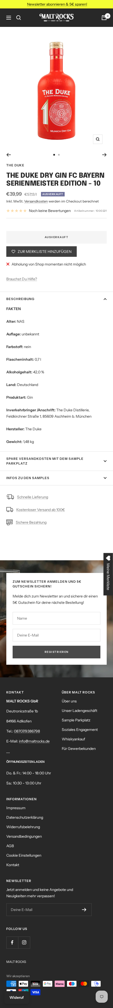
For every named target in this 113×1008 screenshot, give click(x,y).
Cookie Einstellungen (23, 855)
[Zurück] (8, 155)
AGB (10, 845)
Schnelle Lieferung (32, 497)
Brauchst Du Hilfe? (21, 279)
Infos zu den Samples (27, 478)
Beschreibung (20, 299)
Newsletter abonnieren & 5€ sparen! (57, 4)
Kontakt (12, 864)
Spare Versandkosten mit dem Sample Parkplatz (45, 461)
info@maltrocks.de (34, 741)
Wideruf (16, 997)
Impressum (15, 808)
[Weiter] (104, 155)
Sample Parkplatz (76, 720)
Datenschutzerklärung (24, 817)
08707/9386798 (27, 731)
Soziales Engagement (80, 729)
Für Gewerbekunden (79, 748)
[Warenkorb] (104, 17)
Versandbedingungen (24, 836)
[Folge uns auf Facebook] (12, 942)
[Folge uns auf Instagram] (24, 942)
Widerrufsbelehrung (23, 826)
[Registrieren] (84, 909)
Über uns (69, 701)
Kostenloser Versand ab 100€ (40, 509)
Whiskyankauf (73, 739)
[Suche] (18, 17)
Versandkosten (36, 201)
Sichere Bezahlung (31, 522)
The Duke (15, 165)
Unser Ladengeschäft (79, 710)
